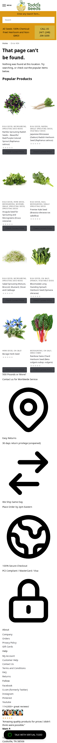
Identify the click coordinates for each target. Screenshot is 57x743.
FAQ (4, 672)
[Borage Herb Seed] (14, 328)
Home (5, 43)
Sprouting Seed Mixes (12, 129)
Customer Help (10, 660)
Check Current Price (14, 151)
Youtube (6, 702)
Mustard (20, 204)
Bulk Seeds (7, 126)
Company (7, 634)
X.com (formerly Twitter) (15, 689)
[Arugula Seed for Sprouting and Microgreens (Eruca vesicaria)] (14, 179)
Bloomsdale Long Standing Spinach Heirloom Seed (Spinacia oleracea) (41, 288)
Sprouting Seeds (10, 208)
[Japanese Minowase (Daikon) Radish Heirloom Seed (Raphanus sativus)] (42, 103)
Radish (44, 126)
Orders (6, 638)
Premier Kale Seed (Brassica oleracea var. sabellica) (40, 212)
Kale (43, 202)
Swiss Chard (35, 353)
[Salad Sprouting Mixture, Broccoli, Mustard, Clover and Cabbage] (14, 255)
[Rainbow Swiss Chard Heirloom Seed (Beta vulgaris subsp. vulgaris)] (42, 328)
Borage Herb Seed (10, 353)
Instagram (7, 693)
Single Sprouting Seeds (41, 129)
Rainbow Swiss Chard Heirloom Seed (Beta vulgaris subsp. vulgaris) (41, 359)
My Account (8, 655)
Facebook (7, 685)
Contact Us (8, 664)
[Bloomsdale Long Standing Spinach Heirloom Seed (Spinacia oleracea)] (42, 255)
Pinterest (7, 697)
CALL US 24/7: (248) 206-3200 (44, 32)
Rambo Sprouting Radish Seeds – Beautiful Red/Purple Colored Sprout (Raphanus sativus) (14, 138)
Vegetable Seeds (37, 131)
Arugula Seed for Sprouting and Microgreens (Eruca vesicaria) (11, 216)
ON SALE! (45, 278)
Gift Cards (7, 646)
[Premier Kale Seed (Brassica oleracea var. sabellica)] (42, 179)
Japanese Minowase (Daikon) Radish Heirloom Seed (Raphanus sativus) (42, 137)
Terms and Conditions (14, 668)
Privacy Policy (9, 642)
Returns (6, 676)
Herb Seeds (19, 202)
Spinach (33, 281)
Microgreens (20, 126)
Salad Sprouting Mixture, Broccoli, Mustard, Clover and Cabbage (14, 286)
